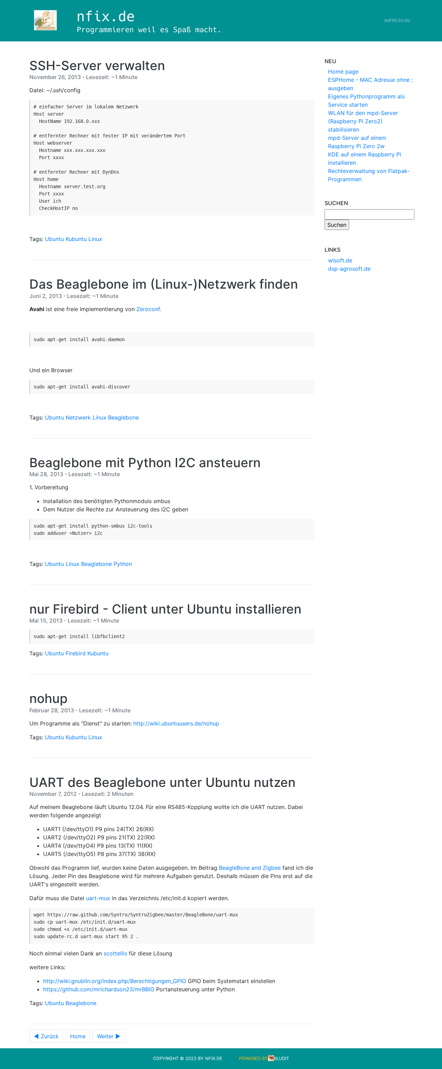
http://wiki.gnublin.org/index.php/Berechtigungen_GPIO (114, 980)
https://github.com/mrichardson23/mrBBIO (98, 989)
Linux (95, 238)
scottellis (115, 953)
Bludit (281, 1058)
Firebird (76, 653)
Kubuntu (76, 238)
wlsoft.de (340, 260)
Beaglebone (123, 417)
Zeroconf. (148, 309)
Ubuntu (54, 238)
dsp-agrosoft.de (349, 268)
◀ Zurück (46, 1036)
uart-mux (98, 898)
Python (123, 563)
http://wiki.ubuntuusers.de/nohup (176, 723)
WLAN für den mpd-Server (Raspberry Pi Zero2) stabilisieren (363, 121)
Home (78, 1036)
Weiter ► (109, 1036)
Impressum (397, 20)
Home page (343, 71)
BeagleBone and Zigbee (250, 867)
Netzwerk (78, 417)
